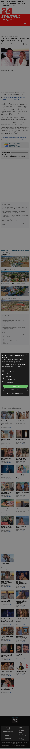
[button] (15, 393)
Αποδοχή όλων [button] (15, 386)
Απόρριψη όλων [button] (15, 389)
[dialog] (15, 374)
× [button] (26, 354)
